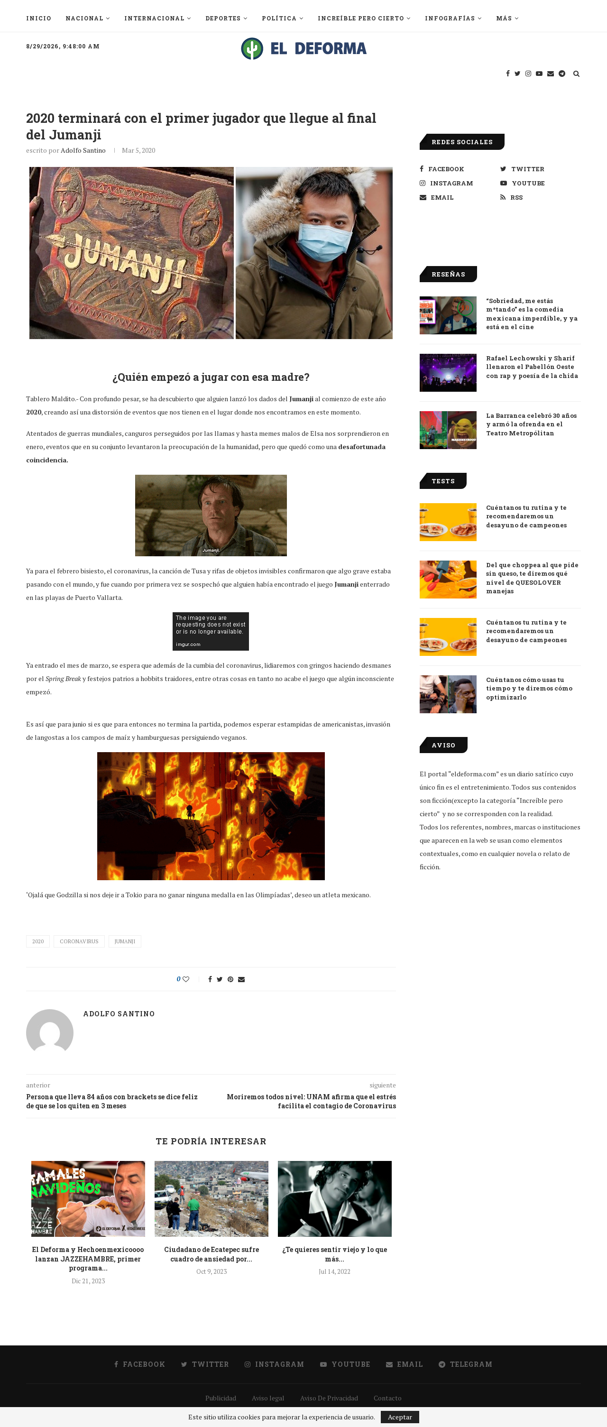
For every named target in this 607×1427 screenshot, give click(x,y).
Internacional (154, 18)
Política (279, 18)
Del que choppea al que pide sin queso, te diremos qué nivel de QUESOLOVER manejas (532, 578)
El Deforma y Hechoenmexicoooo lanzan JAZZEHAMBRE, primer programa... (88, 1258)
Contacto (388, 1397)
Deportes (223, 18)
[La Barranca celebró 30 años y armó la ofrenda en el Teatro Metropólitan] (448, 430)
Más (504, 18)
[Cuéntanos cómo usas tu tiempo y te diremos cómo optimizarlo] (448, 694)
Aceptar (400, 1416)
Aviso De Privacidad (329, 1397)
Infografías (450, 18)
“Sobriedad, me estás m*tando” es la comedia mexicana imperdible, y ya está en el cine (532, 313)
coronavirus (79, 941)
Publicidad (220, 1397)
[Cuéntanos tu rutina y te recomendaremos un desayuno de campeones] (448, 522)
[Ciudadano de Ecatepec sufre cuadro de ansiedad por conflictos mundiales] (211, 1199)
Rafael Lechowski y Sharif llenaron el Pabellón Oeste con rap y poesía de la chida (532, 366)
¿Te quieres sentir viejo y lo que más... (334, 1254)
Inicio (38, 18)
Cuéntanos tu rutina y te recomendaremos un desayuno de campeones (526, 516)
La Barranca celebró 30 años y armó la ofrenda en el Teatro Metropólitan (531, 424)
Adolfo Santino (83, 150)
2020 (38, 941)
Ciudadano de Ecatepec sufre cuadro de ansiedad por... (211, 1254)
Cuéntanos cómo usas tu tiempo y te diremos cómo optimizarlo (529, 688)
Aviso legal (268, 1397)
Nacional (84, 18)
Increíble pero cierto (361, 18)
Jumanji (125, 941)
